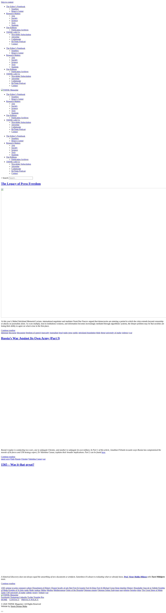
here (103, 452)
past (121, 590)
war (130, 333)
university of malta (113, 333)
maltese (37, 590)
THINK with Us (13, 32)
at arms (15, 588)
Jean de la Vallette (150, 588)
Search (5, 178)
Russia (18, 459)
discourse (12, 333)
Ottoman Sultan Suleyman (108, 590)
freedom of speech (33, 333)
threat (103, 333)
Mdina (43, 590)
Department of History (41, 588)
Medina (50, 590)
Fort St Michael (103, 588)
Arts (13, 16)
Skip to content (7, 2)
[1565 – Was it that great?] (59, 572)
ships (139, 590)
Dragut (54, 588)
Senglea (133, 590)
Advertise (15, 37)
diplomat (4, 333)
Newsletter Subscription (21, 34)
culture (29, 588)
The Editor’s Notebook (15, 6)
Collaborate (16, 39)
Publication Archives (19, 30)
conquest (22, 588)
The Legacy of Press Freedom (21, 183)
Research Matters (13, 13)
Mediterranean (59, 590)
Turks (3, 592)
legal (61, 333)
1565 (3, 588)
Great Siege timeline (118, 588)
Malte (31, 590)
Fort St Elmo (91, 588)
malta (65, 333)
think (98, 333)
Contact (14, 44)
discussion (21, 333)
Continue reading (8, 330)
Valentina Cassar (35, 459)
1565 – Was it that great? (17, 464)
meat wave (5, 459)
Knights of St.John (16, 590)
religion (126, 590)
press (70, 333)
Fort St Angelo (79, 588)
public (75, 333)
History (130, 588)
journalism (54, 333)
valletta (29, 592)
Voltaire (41, 592)
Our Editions (11, 27)
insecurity (45, 333)
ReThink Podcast (18, 41)
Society (14, 18)
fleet (71, 588)
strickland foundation (87, 333)
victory (35, 592)
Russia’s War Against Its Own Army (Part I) (30, 338)
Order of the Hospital (74, 590)
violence (125, 333)
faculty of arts (63, 588)
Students (14, 25)
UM (8, 592)
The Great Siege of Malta (152, 590)
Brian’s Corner (17, 11)
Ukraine (24, 459)
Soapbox (15, 9)
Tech (13, 23)
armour (9, 588)
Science (14, 20)
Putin (12, 459)
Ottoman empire (90, 590)
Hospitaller (138, 588)
